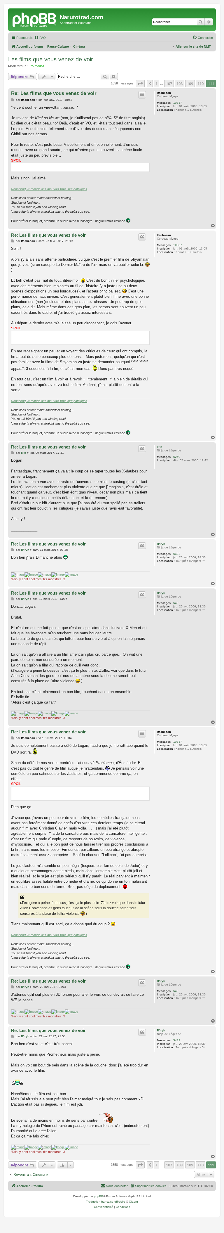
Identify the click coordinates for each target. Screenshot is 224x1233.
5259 (176, 456)
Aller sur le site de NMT (193, 46)
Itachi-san (164, 92)
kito (159, 446)
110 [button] (200, 83)
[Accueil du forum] (35, 19)
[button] (140, 83)
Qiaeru (133, 1201)
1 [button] (156, 83)
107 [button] (169, 83)
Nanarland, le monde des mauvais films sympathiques (49, 189)
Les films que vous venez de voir (50, 59)
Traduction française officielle (105, 1201)
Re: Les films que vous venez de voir (54, 93)
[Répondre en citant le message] (142, 94)
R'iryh (161, 544)
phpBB (98, 1196)
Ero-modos (36, 66)
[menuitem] (40, 37)
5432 (176, 553)
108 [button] (179, 83)
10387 (177, 102)
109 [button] (190, 83)
